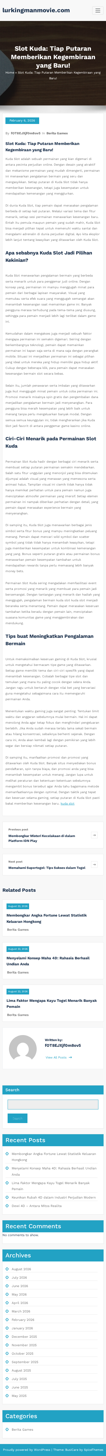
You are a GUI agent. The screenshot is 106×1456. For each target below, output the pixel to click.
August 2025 (21, 1370)
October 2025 (22, 1353)
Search (12, 1089)
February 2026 (23, 1320)
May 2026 (19, 1294)
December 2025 (24, 1337)
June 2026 (20, 1286)
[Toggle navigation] (98, 10)
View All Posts (57, 1057)
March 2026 (21, 1311)
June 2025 (20, 1387)
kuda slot (67, 803)
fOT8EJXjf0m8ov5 (25, 133)
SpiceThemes (93, 1450)
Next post (15, 861)
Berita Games (57, 133)
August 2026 (21, 1269)
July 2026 (19, 1277)
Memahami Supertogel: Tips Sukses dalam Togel (46, 868)
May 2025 (19, 1396)
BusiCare (72, 1450)
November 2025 (24, 1345)
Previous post (18, 829)
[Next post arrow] (94, 864)
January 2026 (22, 1328)
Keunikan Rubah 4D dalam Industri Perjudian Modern (54, 1197)
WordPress (42, 1450)
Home (9, 72)
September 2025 (25, 1362)
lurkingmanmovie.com (36, 10)
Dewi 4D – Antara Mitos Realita (37, 1206)
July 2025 (19, 1379)
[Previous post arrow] (94, 835)
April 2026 (20, 1303)
